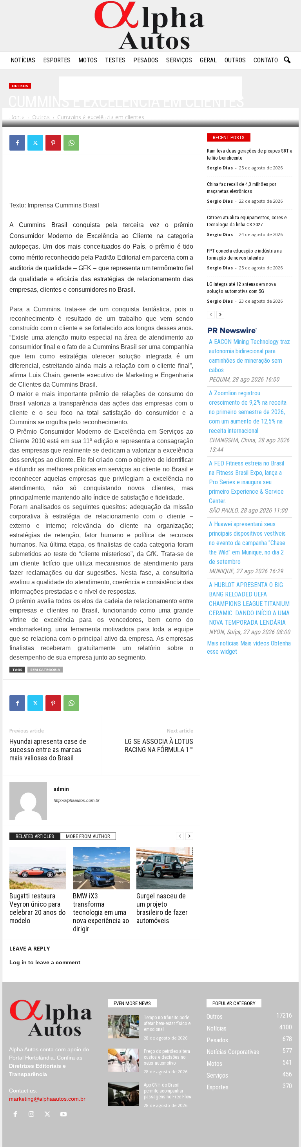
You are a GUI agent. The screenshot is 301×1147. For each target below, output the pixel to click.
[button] (287, 60)
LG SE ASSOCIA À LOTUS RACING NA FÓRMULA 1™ (159, 745)
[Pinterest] (53, 143)
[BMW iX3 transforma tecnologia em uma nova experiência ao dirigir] (101, 868)
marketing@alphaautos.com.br (47, 1099)
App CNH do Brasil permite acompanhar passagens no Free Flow (167, 1091)
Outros (235, 60)
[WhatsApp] (71, 143)
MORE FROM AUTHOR (88, 836)
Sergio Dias (220, 168)
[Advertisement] (101, 180)
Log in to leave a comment (44, 962)
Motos (87, 60)
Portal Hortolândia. (32, 1057)
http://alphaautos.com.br (77, 800)
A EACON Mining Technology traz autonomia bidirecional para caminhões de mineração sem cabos (249, 356)
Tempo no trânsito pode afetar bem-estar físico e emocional (167, 1023)
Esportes (57, 60)
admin (23, 117)
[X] (35, 143)
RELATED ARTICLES (35, 836)
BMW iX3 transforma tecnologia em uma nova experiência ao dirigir (101, 912)
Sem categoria (45, 669)
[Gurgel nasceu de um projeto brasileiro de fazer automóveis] (164, 868)
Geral (208, 60)
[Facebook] (17, 143)
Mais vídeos (254, 643)
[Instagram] (33, 1115)
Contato (266, 60)
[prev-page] (180, 836)
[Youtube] (64, 1115)
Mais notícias (223, 643)
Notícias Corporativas (233, 1052)
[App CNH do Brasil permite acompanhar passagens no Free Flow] (123, 1094)
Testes (115, 60)
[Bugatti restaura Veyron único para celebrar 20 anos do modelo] (37, 868)
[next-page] (189, 836)
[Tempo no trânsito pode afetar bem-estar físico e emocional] (123, 1026)
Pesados (145, 60)
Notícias (23, 60)
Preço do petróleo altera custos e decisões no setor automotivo (167, 1057)
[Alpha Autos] (150, 25)
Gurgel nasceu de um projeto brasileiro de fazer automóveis (162, 908)
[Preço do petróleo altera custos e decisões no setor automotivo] (123, 1060)
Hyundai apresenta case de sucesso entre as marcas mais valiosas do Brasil (47, 749)
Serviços (179, 60)
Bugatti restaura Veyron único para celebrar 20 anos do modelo (37, 908)
